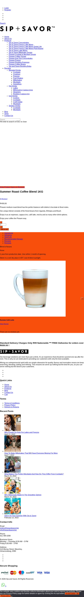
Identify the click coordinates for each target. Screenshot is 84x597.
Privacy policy (5, 596)
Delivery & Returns (11, 407)
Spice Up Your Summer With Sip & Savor (20, 516)
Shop (6, 114)
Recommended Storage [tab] (13, 239)
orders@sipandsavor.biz (9, 528)
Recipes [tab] (7, 241)
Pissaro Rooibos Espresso (19, 62)
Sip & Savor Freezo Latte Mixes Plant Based (26, 48)
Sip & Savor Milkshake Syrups (20, 52)
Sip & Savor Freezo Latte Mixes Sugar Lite (25, 46)
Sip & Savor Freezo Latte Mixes (21, 45)
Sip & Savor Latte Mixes (18, 50)
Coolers (16, 98)
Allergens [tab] (8, 235)
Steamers (17, 92)
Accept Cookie (70, 593)
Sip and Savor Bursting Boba (20, 66)
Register (7, 10)
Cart (6, 394)
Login (6, 8)
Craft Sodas (17, 102)
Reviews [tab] (7, 243)
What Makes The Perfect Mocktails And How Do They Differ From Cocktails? (34, 474)
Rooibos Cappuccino (21, 94)
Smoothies (17, 84)
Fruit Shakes (18, 78)
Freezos (16, 76)
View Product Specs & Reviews (12, 187)
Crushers (16, 74)
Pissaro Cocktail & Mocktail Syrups (22, 54)
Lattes (15, 88)
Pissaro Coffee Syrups (17, 56)
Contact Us (8, 116)
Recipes (7, 68)
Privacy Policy (9, 405)
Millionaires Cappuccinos (23, 90)
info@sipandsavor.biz (8, 530)
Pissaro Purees (15, 60)
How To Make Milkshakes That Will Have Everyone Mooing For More (31, 453)
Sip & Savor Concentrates (19, 43)
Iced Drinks (13, 96)
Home (6, 37)
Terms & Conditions (12, 403)
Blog (6, 112)
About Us (8, 39)
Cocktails (16, 72)
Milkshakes (17, 80)
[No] (11, 596)
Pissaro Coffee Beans (17, 64)
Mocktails (16, 82)
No (77, 593)
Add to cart (4, 229)
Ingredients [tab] (8, 233)
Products (7, 41)
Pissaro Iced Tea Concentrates (20, 58)
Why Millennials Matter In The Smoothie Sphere (22, 495)
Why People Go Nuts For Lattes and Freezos (21, 432)
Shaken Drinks (14, 106)
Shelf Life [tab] (8, 237)
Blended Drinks (15, 70)
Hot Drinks (13, 86)
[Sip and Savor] (27, 33)
